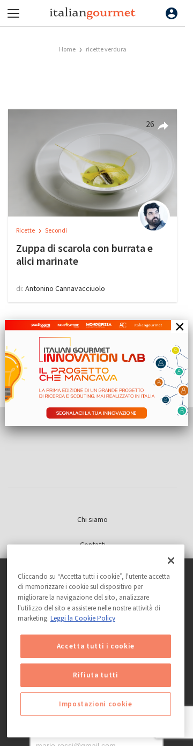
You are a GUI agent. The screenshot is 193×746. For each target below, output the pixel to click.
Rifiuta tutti (95, 675)
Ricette (26, 230)
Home (67, 49)
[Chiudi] (171, 560)
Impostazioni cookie (95, 703)
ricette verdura (106, 49)
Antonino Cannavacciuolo (65, 288)
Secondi (56, 230)
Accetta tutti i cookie (96, 646)
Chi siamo (92, 519)
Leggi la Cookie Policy (82, 618)
